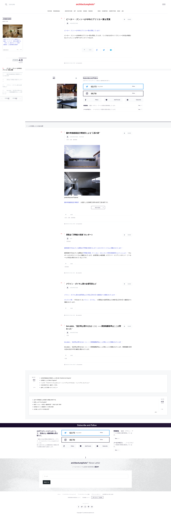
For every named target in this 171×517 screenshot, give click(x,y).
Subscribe (138, 99)
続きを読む (97, 207)
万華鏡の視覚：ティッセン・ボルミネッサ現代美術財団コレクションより (104, 253)
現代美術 (69, 241)
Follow (133, 86)
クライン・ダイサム (89, 300)
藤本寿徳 (75, 139)
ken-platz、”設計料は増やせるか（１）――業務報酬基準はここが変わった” (12, 92)
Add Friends (117, 99)
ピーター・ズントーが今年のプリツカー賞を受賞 (12, 69)
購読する (46, 482)
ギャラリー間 (68, 300)
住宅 (68, 139)
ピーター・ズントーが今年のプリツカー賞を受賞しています (82, 30)
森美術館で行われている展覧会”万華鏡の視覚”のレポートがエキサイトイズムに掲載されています (92, 248)
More (139, 105)
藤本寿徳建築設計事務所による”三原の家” (12, 75)
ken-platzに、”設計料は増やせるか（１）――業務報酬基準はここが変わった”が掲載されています (92, 342)
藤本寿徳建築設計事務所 (71, 202)
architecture (74, 23)
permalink (80, 63)
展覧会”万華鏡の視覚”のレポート (12, 80)
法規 (68, 335)
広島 (71, 139)
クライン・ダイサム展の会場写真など (12, 86)
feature (81, 136)
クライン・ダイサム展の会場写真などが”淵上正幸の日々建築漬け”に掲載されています (89, 295)
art (71, 238)
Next (20, 49)
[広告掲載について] (72, 78)
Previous (18, 49)
